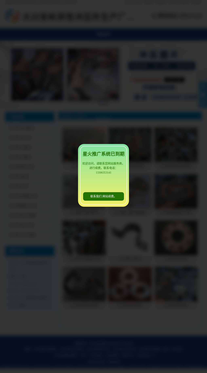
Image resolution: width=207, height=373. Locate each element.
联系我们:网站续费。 (103, 196)
